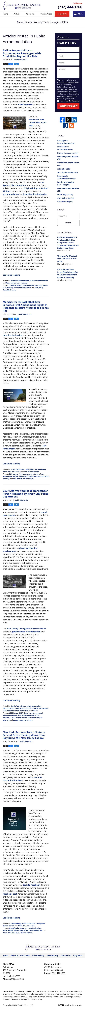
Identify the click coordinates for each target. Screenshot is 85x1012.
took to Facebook (31, 885)
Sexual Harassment (40, 708)
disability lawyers (15, 285)
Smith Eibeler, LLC (25, 1005)
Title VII (35, 711)
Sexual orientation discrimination (15, 711)
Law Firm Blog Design (70, 1005)
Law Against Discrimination (35, 469)
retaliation (63, 169)
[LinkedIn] (74, 119)
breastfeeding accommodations (23, 923)
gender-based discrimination (26, 631)
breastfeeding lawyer (11, 930)
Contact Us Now (68, 106)
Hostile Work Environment (21, 706)
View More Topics (64, 201)
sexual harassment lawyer (23, 720)
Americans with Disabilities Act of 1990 (37, 122)
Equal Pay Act (65, 194)
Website (17, 14)
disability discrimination (35, 194)
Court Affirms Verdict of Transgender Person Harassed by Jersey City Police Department (25, 493)
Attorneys (30, 14)
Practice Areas (46, 14)
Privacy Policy (38, 955)
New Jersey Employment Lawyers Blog (22, 5)
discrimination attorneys (32, 285)
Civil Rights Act (65, 198)
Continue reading (11, 275)
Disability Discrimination (20, 281)
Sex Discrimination (67, 172)
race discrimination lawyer (23, 479)
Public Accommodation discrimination (17, 933)
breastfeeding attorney (18, 928)
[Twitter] (68, 119)
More (80, 14)
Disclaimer (25, 955)
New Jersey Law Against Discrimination (26, 628)
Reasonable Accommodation (17, 283)
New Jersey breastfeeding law (31, 930)
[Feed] (71, 125)
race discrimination (12, 335)
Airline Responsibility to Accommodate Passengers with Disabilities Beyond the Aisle (22, 53)
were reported (25, 104)
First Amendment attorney (29, 474)
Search (68, 223)
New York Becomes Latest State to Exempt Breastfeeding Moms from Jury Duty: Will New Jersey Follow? (24, 735)
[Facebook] (62, 119)
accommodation (11, 194)
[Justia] (65, 125)
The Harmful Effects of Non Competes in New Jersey (67, 259)
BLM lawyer (13, 474)
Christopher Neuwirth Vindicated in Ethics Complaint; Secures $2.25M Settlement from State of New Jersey (68, 242)
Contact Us (62, 14)
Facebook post (10, 893)
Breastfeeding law (34, 928)
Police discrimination (26, 715)
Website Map (52, 955)
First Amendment (17, 469)
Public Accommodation (39, 281)
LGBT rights (23, 713)
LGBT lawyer (13, 713)
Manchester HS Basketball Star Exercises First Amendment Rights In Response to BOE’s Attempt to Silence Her (26, 306)
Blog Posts (77, 955)
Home (5, 14)
